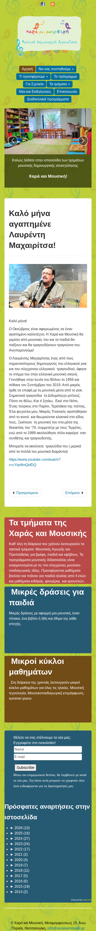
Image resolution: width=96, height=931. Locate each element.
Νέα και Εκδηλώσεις (35, 91)
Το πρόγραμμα (65, 76)
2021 (16, 854)
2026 (16, 828)
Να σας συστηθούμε (55, 69)
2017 (16, 876)
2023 (16, 844)
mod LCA (87, 900)
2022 (16, 849)
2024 (16, 838)
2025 (16, 833)
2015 (16, 886)
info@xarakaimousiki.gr (66, 928)
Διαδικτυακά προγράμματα (48, 99)
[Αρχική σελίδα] (48, 37)
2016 (16, 881)
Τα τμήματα (58, 84)
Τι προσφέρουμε (32, 76)
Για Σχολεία (35, 84)
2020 (16, 860)
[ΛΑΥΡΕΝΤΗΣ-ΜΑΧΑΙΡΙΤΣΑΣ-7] (48, 286)
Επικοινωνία (67, 91)
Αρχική (27, 69)
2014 (16, 892)
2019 (16, 865)
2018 (16, 870)
